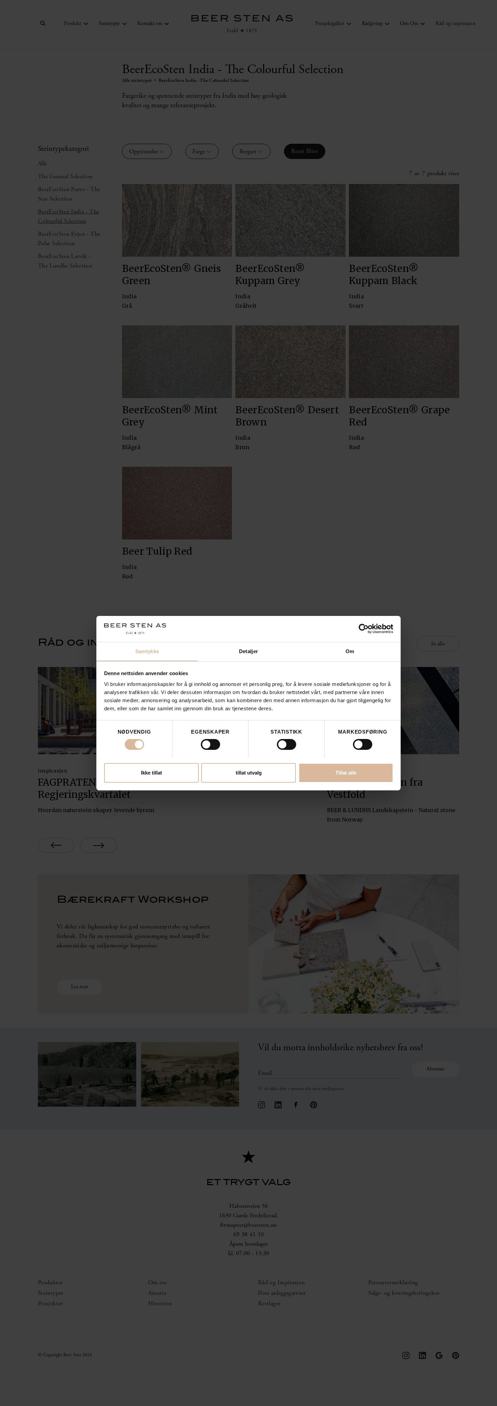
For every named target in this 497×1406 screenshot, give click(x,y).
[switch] (210, 744)
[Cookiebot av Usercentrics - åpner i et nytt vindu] (363, 629)
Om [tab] (350, 651)
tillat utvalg (249, 772)
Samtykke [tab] (147, 651)
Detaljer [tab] (248, 651)
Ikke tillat (151, 772)
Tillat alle (345, 772)
